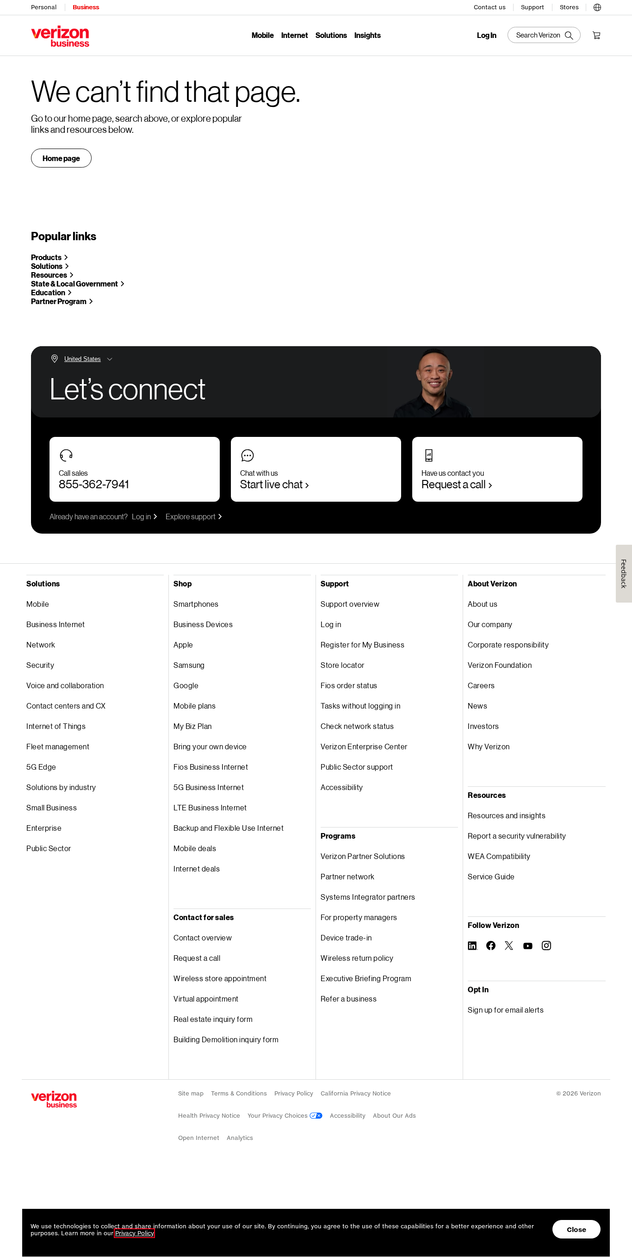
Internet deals (196, 868)
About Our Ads (394, 1115)
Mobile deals (194, 848)
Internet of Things (56, 726)
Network (41, 644)
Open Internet (198, 1137)
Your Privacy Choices (279, 1115)
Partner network (348, 876)
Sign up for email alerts (506, 1009)
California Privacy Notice (356, 1093)
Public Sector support (357, 766)
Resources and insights (506, 815)
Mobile (263, 35)
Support (532, 7)
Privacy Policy (293, 1093)
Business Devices (203, 624)
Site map (191, 1093)
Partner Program (59, 301)
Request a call (453, 484)
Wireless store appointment (219, 978)
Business (86, 7)
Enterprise (44, 827)
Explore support (191, 516)
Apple (183, 644)
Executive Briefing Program (366, 978)
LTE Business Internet (210, 807)
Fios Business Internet (210, 766)
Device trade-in (346, 937)
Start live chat (271, 484)
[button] (597, 6)
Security (40, 664)
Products (46, 257)
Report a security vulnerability (517, 835)
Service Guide (491, 876)
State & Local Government (74, 283)
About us (482, 603)
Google (185, 685)
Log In (486, 35)
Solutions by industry (61, 787)
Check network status (357, 726)
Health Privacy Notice (209, 1115)
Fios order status (349, 685)
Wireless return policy (357, 957)
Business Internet (55, 624)
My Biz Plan (192, 726)
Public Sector (48, 848)
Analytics (240, 1137)
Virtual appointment (206, 998)
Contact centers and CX (65, 705)
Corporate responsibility (508, 644)
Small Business (51, 807)
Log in (141, 516)
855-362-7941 (94, 484)
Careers (481, 685)
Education (48, 292)
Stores (569, 7)
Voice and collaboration (65, 685)
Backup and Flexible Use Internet (228, 827)
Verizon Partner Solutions (363, 856)
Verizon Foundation (500, 664)
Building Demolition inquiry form (226, 1039)
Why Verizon (489, 746)
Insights (367, 35)
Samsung (189, 664)
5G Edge (41, 766)
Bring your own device (210, 746)
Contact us (490, 7)
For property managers (359, 917)
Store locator (343, 664)
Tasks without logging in (360, 705)
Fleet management (57, 746)
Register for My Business (362, 644)
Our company (490, 624)
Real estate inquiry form (213, 1018)
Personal (43, 7)
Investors (483, 726)
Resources (49, 274)
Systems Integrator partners (368, 896)
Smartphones (196, 603)
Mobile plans (194, 705)
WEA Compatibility (499, 856)
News (477, 705)
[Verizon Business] (60, 36)
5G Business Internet (208, 787)
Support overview (350, 603)
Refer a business (349, 998)
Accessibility (342, 787)
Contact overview (202, 937)
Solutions (331, 35)
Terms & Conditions (239, 1093)
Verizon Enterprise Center (364, 746)
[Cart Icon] (596, 35)
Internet (294, 35)
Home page (61, 158)
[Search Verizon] (544, 35)
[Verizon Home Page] (54, 1099)
